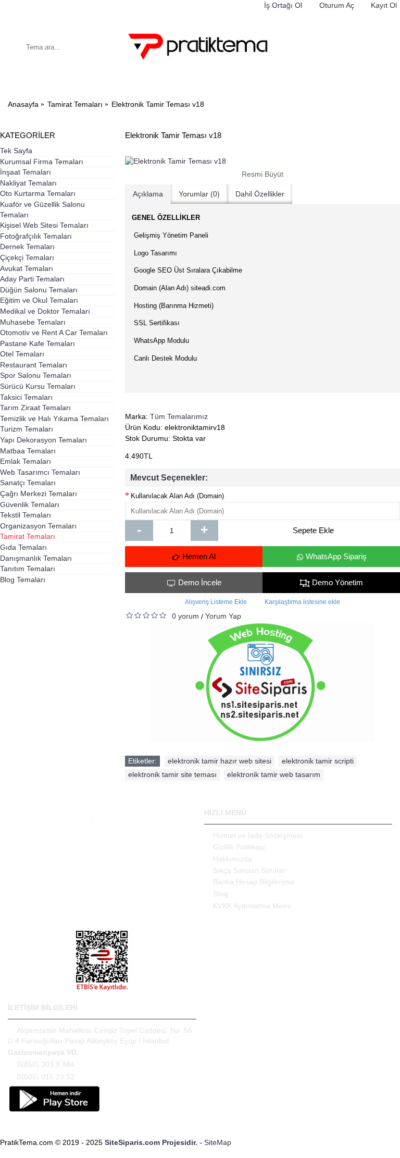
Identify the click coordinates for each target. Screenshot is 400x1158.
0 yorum (185, 616)
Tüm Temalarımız (179, 416)
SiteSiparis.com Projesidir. (151, 1142)
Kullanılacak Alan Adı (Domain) (177, 496)
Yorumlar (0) (199, 194)
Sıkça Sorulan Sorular (249, 870)
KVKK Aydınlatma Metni (252, 906)
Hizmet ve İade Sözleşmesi (257, 835)
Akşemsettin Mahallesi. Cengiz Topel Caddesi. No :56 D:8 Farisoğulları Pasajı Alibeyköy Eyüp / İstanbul (100, 1035)
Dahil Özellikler (259, 194)
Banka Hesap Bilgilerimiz (253, 882)
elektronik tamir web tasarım (273, 774)
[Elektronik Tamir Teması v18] (262, 161)
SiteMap (217, 1142)
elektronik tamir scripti (318, 761)
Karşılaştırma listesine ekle (302, 602)
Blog (221, 894)
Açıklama (148, 194)
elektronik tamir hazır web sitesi (219, 761)
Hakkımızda (232, 859)
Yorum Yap (223, 616)
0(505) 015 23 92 (45, 1076)
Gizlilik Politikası (239, 847)
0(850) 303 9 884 (45, 1064)
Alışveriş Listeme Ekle (216, 602)
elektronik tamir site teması (172, 774)
